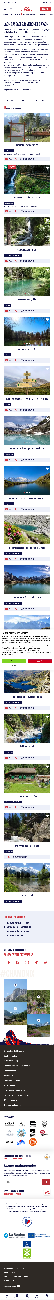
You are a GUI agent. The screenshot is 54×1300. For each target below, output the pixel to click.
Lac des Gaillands (27, 895)
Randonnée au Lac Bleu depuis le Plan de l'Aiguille (27, 547)
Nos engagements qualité (14, 1268)
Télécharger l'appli (12, 1194)
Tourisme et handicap (13, 1105)
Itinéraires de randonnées (13, 935)
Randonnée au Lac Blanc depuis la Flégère (27, 597)
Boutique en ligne (11, 1056)
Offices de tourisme (12, 1081)
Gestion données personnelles (16, 1276)
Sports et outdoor (29, 14)
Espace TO (8, 1076)
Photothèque (9, 1085)
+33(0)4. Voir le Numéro (26, 159)
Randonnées (43, 14)
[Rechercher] (11, 8)
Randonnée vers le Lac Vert (27, 349)
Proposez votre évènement (15, 1090)
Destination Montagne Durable (17, 1066)
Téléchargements (11, 1100)
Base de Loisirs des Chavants (27, 144)
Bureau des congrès (12, 1061)
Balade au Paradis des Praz (27, 796)
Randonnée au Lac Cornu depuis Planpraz (27, 696)
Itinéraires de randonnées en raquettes (18, 931)
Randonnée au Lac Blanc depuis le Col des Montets (27, 448)
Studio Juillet (9, 1280)
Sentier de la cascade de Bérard (27, 845)
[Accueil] (27, 9)
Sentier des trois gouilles (27, 299)
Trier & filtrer (40, 100)
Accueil (5, 14)
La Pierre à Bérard (27, 746)
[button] (24, 139)
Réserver (45, 9)
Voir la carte (10, 100)
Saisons (45, 2)
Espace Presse (10, 1071)
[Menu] (5, 8)
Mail (10, 159)
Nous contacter (10, 1286)
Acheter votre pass (13, 1159)
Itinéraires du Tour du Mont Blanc (16, 922)
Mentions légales (10, 1272)
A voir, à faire (15, 14)
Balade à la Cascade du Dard (27, 249)
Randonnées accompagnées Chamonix (17, 926)
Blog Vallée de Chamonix (14, 1051)
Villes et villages (8, 2)
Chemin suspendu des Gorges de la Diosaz (27, 197)
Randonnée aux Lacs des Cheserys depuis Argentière (27, 498)
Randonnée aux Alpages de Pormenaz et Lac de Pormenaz (27, 398)
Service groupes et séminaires (16, 1095)
